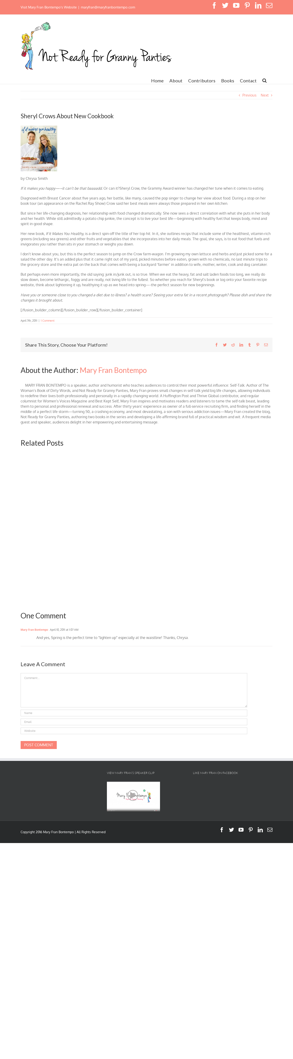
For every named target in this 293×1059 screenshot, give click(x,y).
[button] (264, 80)
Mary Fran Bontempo (113, 370)
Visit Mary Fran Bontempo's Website (49, 7)
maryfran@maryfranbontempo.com (108, 7)
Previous (249, 95)
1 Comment (47, 320)
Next (265, 95)
